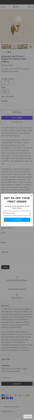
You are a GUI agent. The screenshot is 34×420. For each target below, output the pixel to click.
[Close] (31, 196)
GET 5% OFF (17, 219)
